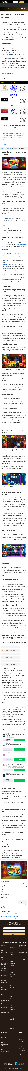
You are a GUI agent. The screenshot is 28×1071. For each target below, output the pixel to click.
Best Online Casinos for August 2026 (9, 913)
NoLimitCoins (12, 989)
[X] (11, 939)
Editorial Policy (22, 1050)
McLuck (11, 985)
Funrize (11, 970)
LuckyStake (12, 983)
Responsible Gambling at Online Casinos (10, 916)
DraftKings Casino (7, 253)
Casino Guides (4, 1033)
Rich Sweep (12, 1000)
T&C (24, 86)
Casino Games (8, 8)
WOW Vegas (12, 1028)
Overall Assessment (7, 139)
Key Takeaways (6, 142)
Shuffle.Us (12, 1002)
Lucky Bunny (12, 981)
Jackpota (11, 978)
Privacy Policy (21, 1039)
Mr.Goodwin (12, 987)
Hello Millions (12, 974)
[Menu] (26, 1)
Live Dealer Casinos (5, 1051)
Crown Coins (12, 967)
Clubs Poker (12, 963)
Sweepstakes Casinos (13, 944)
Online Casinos (5, 943)
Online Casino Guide (5, 1035)
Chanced (11, 961)
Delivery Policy (22, 1046)
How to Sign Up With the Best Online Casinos (11, 915)
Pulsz (11, 996)
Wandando (12, 1026)
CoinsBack (12, 965)
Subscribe (21, 1)
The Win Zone (12, 1024)
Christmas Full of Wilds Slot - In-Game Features (13, 135)
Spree (11, 1011)
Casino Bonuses (9, 5)
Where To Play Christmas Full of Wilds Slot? (13, 137)
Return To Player (7, 54)
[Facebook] (8, 939)
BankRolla (12, 954)
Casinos (3, 5)
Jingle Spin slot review (14, 373)
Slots (14, 8)
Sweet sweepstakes (14, 1021)
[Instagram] (20, 939)
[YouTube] (14, 939)
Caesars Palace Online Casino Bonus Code (4, 972)
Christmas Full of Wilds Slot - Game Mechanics (13, 133)
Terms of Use (21, 1041)
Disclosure (21, 1068)
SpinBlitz (11, 1007)
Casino (2, 8)
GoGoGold (12, 972)
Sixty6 (11, 1005)
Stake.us (11, 1013)
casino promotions (17, 77)
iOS (3, 218)
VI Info (20, 1033)
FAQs (4, 144)
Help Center (21, 1035)
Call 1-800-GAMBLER (22, 89)
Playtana (11, 994)
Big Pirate (12, 956)
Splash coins (12, 1009)
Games (7, 148)
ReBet (11, 998)
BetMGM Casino (7, 264)
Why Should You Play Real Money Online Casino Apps (13, 918)
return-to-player (5, 633)
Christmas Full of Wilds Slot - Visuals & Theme (13, 130)
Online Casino (3, 148)
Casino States (22, 943)
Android (6, 218)
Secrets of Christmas (18, 695)
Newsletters (21, 1037)
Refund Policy (21, 1043)
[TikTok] (17, 939)
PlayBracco (12, 991)
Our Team (21, 1054)
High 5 (11, 976)
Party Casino (6, 268)
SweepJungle (12, 1016)
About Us (20, 1052)
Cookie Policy (21, 1048)
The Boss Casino (13, 959)
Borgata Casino (6, 258)
